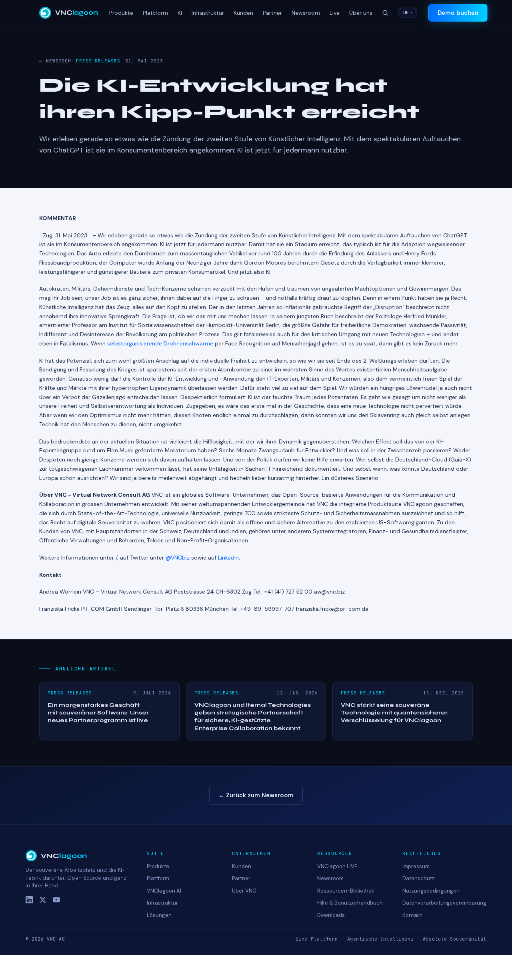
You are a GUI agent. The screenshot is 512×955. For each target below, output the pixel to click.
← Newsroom (55, 61)
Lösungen (159, 915)
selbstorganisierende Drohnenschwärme (160, 343)
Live (335, 12)
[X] (42, 899)
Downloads (331, 915)
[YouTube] (56, 899)
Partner (272, 12)
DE (407, 12)
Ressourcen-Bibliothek (345, 890)
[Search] (385, 13)
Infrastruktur (208, 12)
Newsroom (306, 12)
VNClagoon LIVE (337, 866)
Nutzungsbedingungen (431, 890)
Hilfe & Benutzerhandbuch (350, 902)
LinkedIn (228, 557)
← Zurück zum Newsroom (256, 795)
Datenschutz (418, 878)
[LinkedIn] (29, 899)
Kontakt (412, 915)
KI (180, 12)
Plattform (155, 12)
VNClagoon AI (164, 890)
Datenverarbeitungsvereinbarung (444, 902)
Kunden (243, 12)
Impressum (416, 866)
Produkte (121, 12)
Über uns (360, 12)
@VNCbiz (178, 557)
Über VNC (244, 890)
